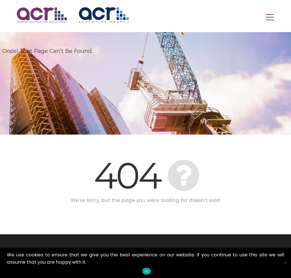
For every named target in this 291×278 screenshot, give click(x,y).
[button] (269, 17)
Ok (147, 271)
